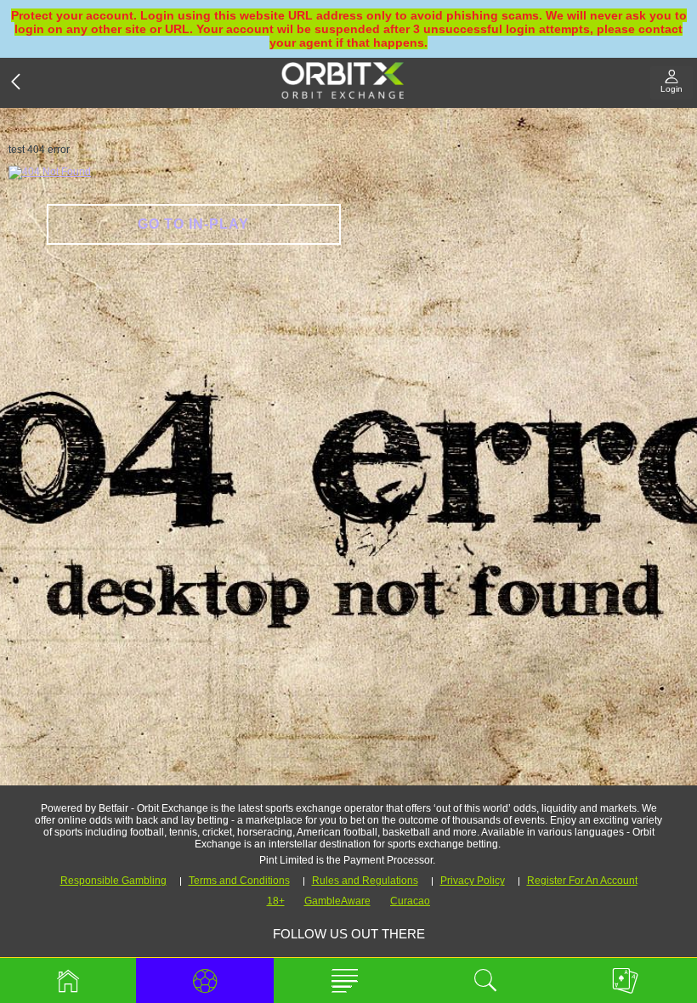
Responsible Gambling (113, 881)
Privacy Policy (472, 881)
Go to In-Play (193, 224)
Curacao (410, 901)
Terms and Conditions (239, 881)
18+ (276, 901)
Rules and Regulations (365, 881)
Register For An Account (582, 881)
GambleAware (337, 901)
